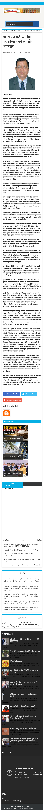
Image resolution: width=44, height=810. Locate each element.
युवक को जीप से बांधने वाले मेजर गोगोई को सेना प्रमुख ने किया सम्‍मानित (24, 683)
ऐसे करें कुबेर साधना (16, 661)
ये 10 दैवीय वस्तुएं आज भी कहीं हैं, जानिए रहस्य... (25, 651)
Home (3, 798)
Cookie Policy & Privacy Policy (11, 801)
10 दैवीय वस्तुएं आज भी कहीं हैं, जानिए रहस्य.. (24, 728)
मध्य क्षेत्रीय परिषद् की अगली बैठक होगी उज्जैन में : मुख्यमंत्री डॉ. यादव (21, 550)
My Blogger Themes (27, 808)
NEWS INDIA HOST (27, 806)
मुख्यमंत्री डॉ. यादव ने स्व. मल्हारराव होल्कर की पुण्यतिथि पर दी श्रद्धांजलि (22, 565)
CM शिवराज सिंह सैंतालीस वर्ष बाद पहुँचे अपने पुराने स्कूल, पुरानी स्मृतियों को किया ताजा (24, 739)
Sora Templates (14, 808)
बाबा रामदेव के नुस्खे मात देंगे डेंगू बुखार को (22, 706)
